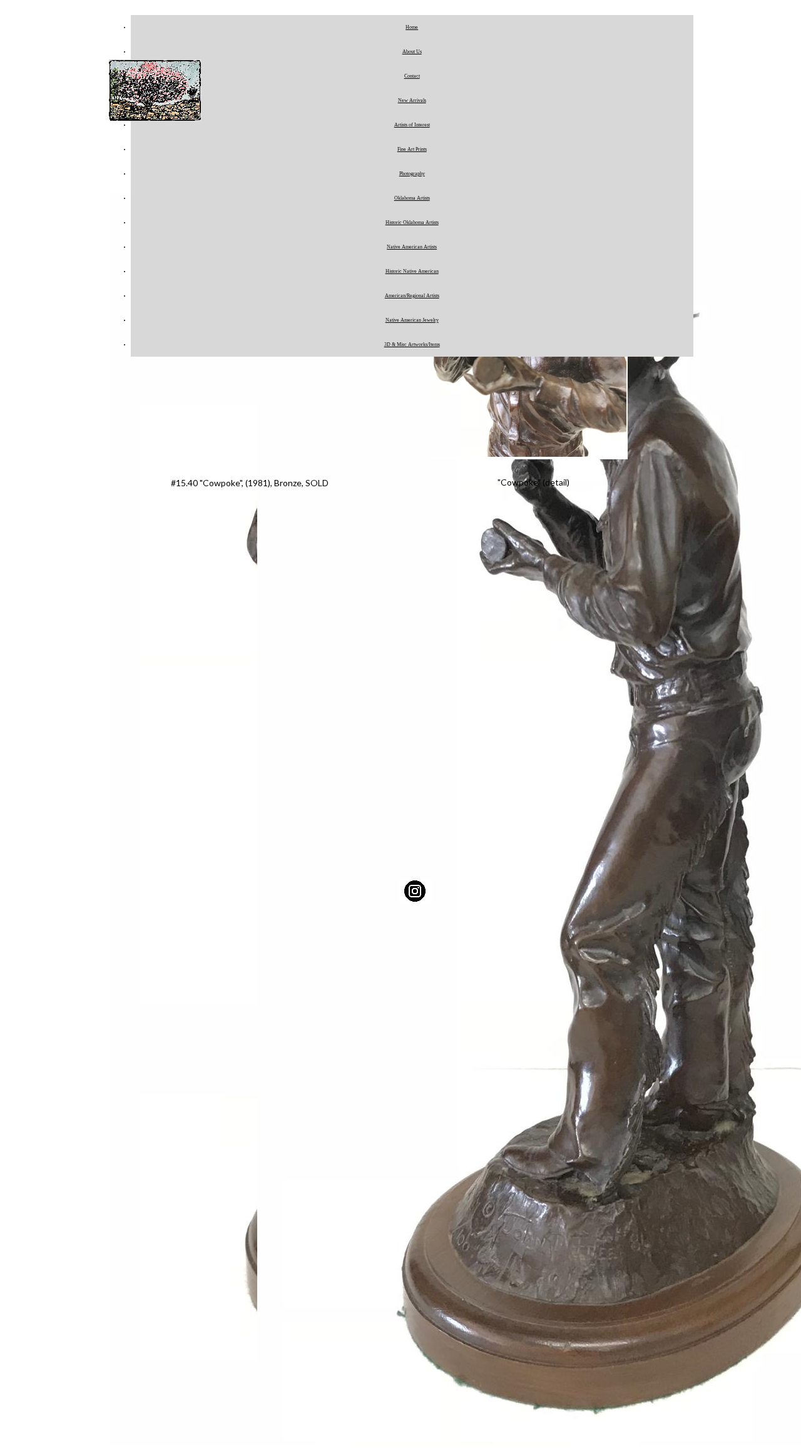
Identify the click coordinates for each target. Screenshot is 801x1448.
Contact (412, 76)
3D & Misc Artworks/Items (412, 344)
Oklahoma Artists (412, 198)
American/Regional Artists (412, 295)
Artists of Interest (412, 125)
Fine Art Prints (412, 149)
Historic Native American (412, 271)
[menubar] (400, 186)
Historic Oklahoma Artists (412, 222)
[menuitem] (412, 27)
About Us (412, 51)
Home (412, 27)
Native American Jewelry (412, 320)
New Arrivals (412, 100)
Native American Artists (412, 247)
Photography (412, 173)
